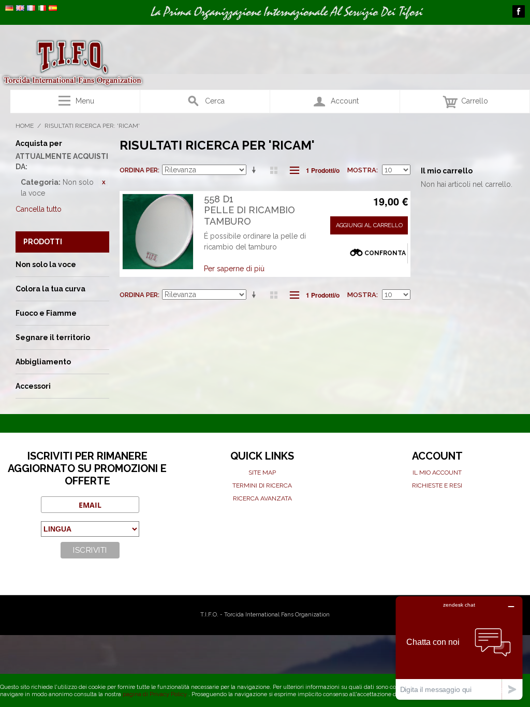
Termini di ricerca (262, 485)
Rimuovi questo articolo (104, 182)
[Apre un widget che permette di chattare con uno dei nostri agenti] (459, 647)
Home (25, 125)
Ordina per (139, 170)
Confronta (385, 253)
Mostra (361, 170)
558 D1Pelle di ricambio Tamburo (249, 210)
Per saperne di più (234, 268)
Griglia (274, 170)
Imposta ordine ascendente (255, 170)
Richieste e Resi (437, 485)
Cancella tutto (39, 209)
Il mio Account (437, 472)
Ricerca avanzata (262, 498)
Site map (262, 472)
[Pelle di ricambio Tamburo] (158, 232)
